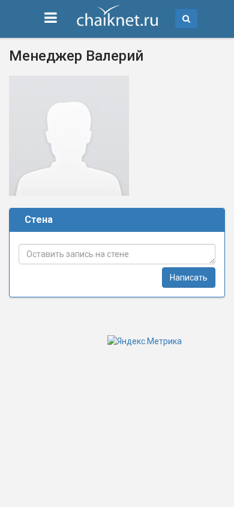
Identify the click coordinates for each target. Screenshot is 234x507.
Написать (189, 277)
